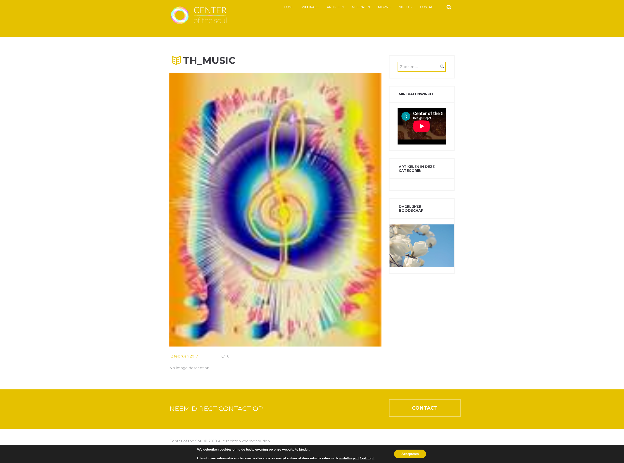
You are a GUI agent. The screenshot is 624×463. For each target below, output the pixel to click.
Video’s (405, 7)
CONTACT (425, 408)
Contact (427, 7)
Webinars (310, 7)
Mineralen (361, 7)
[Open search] (449, 7)
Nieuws (384, 7)
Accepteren (410, 454)
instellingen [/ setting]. (356, 458)
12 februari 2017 (183, 356)
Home (288, 7)
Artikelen (335, 7)
